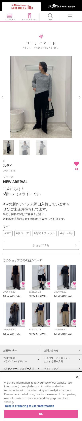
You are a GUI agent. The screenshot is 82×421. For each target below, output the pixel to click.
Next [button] (79, 97)
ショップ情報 (41, 245)
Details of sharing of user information (29, 406)
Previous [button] (2, 97)
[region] (41, 396)
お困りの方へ (10, 350)
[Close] (77, 376)
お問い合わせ (51, 350)
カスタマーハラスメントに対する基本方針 (57, 359)
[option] (41, 97)
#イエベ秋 (66, 233)
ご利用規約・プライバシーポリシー (15, 359)
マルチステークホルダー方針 (18, 368)
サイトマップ (51, 368)
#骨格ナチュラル (44, 233)
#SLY (8, 233)
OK (41, 414)
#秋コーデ (22, 233)
